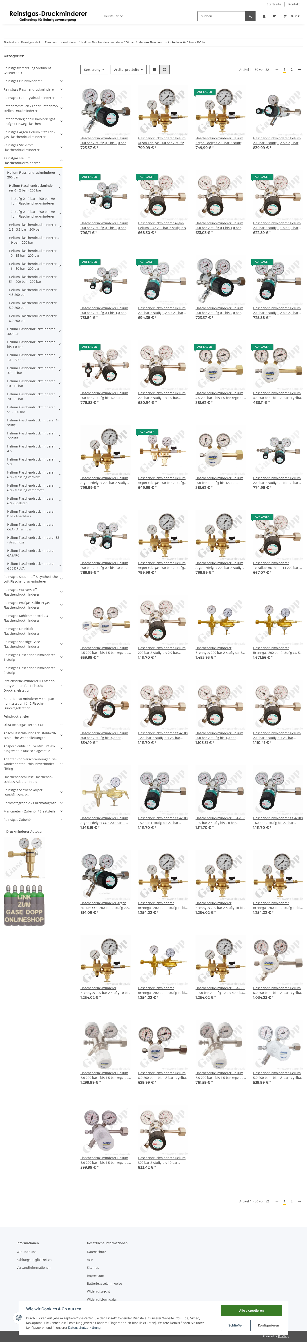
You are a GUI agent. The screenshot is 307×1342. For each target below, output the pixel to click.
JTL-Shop (283, 1336)
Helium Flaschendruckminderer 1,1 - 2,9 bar (31, 357)
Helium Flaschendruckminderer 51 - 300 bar (31, 409)
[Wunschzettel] (274, 16)
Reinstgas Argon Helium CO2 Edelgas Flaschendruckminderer (30, 134)
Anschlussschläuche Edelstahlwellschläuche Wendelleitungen (30, 735)
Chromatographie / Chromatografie (30, 803)
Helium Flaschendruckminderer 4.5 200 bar (33, 292)
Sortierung (92, 69)
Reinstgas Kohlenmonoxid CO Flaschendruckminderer (26, 618)
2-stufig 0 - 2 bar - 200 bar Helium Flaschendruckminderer (33, 213)
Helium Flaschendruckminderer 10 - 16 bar (31, 383)
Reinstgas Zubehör (18, 819)
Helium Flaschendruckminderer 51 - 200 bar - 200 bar (33, 279)
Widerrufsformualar (102, 1299)
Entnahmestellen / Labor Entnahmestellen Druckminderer (31, 108)
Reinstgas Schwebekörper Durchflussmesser (23, 792)
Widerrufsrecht (98, 1291)
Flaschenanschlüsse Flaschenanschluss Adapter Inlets (28, 779)
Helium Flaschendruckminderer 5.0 (31, 461)
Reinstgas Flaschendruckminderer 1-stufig (29, 657)
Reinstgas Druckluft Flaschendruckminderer (22, 631)
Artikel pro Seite (126, 69)
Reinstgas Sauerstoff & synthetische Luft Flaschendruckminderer (31, 578)
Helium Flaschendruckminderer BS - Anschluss (33, 539)
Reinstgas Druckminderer (23, 81)
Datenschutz (96, 1252)
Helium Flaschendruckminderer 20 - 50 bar (31, 396)
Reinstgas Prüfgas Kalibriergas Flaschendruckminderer (27, 605)
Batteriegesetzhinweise (104, 1283)
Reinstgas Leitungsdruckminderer (29, 98)
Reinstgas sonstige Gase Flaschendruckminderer (22, 644)
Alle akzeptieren (251, 1310)
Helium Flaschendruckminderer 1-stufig (33, 422)
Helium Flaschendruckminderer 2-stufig (31, 435)
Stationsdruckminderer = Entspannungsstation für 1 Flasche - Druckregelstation (30, 685)
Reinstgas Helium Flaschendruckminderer (22, 160)
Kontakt (294, 4)
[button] (264, 16)
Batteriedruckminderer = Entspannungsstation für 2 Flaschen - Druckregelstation (29, 703)
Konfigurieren (268, 1325)
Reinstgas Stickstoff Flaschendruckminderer (22, 147)
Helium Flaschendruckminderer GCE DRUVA (31, 565)
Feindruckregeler (16, 716)
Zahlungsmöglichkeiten (34, 1259)
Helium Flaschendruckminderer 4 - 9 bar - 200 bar (34, 240)
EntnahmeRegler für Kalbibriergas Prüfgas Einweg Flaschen (29, 121)
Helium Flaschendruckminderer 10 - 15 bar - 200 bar (33, 253)
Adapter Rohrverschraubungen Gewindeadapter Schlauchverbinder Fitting (30, 764)
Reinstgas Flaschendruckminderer (29, 89)
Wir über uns (26, 1252)
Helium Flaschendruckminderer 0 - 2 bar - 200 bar (31, 187)
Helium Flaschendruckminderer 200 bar (31, 174)
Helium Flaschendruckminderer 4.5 (31, 448)
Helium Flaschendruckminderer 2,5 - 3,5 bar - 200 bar (33, 227)
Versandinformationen (34, 1267)
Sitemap (93, 1267)
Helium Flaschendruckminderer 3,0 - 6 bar (31, 370)
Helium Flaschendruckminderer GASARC (31, 552)
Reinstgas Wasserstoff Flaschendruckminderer (22, 592)
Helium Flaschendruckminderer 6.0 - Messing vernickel (31, 474)
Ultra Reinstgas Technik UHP (25, 725)
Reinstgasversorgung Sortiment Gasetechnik (27, 70)
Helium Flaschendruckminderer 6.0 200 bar (33, 318)
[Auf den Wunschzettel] (123, 93)
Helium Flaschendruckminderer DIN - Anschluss (31, 513)
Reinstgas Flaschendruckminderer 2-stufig (29, 670)
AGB (90, 1259)
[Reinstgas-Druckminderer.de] (48, 16)
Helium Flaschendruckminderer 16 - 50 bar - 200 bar (33, 266)
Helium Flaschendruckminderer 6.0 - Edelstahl (31, 500)
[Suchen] (250, 16)
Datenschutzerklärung (84, 1327)
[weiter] (299, 69)
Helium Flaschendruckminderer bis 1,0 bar (31, 344)
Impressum (95, 1275)
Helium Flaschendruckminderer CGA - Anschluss (31, 526)
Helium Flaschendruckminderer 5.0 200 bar (33, 305)
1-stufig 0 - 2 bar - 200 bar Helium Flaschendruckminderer (33, 200)
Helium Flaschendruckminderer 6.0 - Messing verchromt (31, 487)
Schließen (236, 1325)
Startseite (274, 4)
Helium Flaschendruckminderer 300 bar (31, 331)
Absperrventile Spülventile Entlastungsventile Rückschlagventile (29, 748)
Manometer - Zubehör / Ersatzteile (30, 811)
